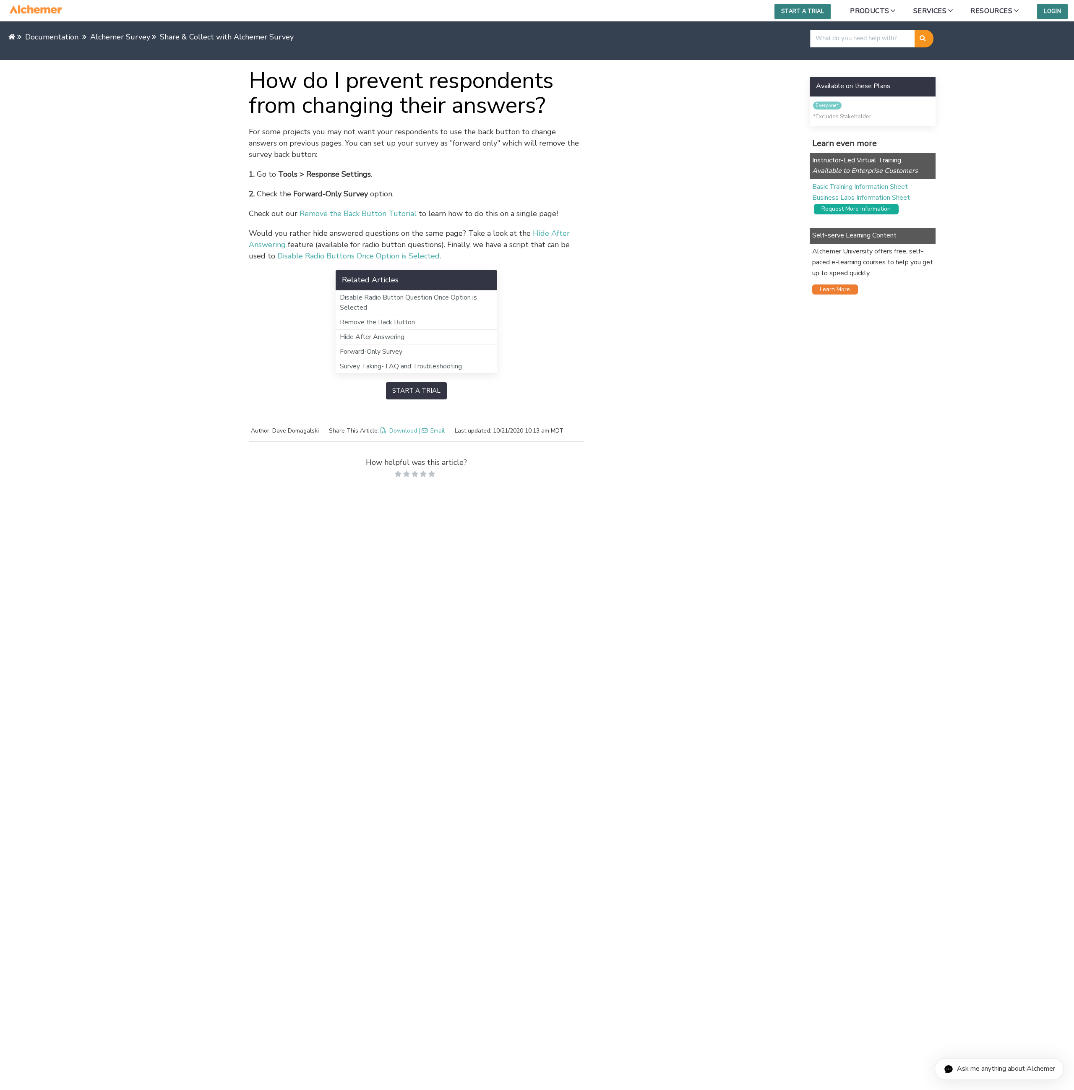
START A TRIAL (416, 390)
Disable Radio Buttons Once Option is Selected (358, 256)
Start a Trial (802, 11)
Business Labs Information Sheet (861, 197)
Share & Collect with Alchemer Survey (227, 37)
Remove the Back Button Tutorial (358, 214)
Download (403, 431)
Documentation (51, 37)
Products (869, 11)
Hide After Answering (372, 337)
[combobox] (862, 38)
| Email (432, 431)
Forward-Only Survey (371, 351)
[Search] (924, 38)
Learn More (832, 289)
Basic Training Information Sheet (860, 186)
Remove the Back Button (377, 322)
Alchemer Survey (120, 37)
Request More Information (853, 209)
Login (1052, 11)
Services (929, 11)
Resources (991, 11)
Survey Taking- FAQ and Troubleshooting (401, 366)
